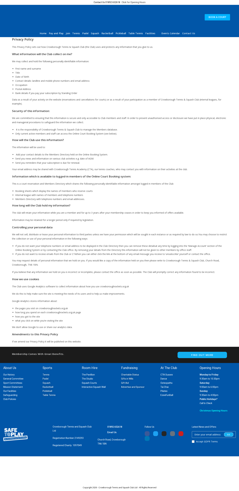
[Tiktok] (172, 433)
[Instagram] (164, 433)
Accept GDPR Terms (207, 441)
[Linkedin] (147, 438)
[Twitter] (155, 433)
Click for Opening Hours (134, 2)
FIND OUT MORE (202, 355)
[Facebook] (147, 433)
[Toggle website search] (198, 33)
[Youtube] (181, 433)
